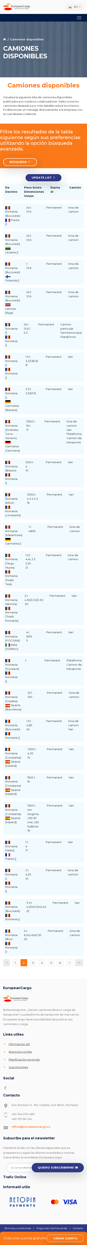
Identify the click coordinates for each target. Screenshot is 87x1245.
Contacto (78, 1228)
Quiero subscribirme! (56, 1167)
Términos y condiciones (17, 1228)
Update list (42, 177)
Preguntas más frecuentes (52, 1228)
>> (78, 962)
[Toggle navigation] (79, 18)
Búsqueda (18, 162)
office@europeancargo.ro (30, 1126)
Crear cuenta (65, 1238)
